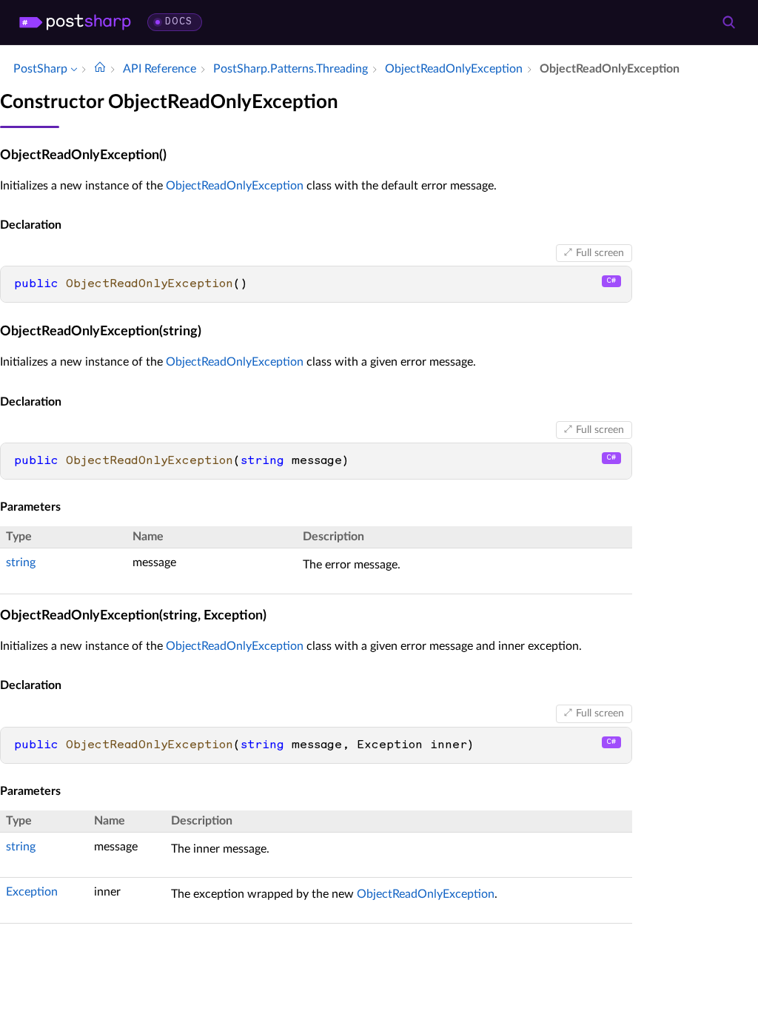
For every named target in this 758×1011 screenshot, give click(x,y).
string (21, 562)
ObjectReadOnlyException (234, 186)
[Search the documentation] (728, 22)
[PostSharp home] (75, 22)
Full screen (600, 253)
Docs (178, 22)
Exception (32, 892)
